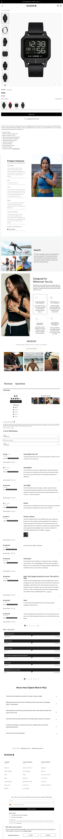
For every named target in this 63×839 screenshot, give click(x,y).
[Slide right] (5, 85)
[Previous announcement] (1, 1)
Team (5, 774)
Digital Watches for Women (37, 748)
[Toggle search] (58, 5)
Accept (31, 835)
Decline (48, 835)
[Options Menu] (59, 462)
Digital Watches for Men (26, 748)
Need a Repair (26, 771)
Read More (47, 530)
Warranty (25, 778)
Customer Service (27, 767)
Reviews (8, 383)
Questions (20, 383)
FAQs (24, 774)
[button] (2, 5)
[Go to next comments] (40, 679)
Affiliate (6, 788)
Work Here (7, 785)
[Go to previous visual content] (44, 405)
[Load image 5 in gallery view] (5, 65)
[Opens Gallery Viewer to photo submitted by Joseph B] (42, 400)
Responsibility (8, 771)
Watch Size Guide (27, 781)
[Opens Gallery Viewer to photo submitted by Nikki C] (35, 400)
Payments (43, 781)
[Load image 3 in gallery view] (5, 42)
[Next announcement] (61, 1)
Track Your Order (45, 774)
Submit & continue (31, 809)
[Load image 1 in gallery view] (5, 18)
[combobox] (31, 436)
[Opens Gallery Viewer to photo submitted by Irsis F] (49, 400)
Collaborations (8, 781)
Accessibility (26, 788)
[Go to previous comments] (22, 679)
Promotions (44, 778)
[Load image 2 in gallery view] (5, 30)
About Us (6, 767)
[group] (4, 89)
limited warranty (16, 148)
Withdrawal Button (46, 785)
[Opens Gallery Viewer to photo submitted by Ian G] (56, 400)
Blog (5, 778)
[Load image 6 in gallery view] (5, 77)
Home (2, 10)
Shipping (43, 767)
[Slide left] (55, 83)
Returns (43, 771)
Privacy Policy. (28, 831)
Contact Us (26, 785)
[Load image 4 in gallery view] (5, 53)
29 (37, 625)
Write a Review (16, 401)
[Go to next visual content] (46, 405)
